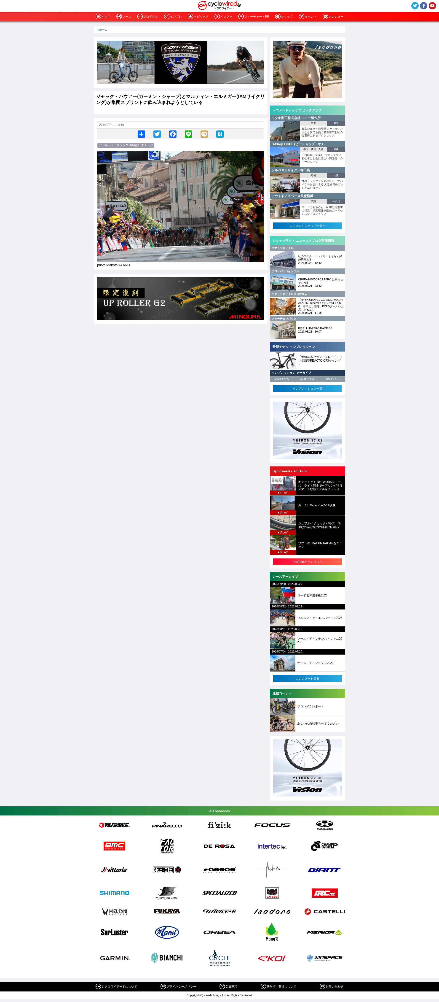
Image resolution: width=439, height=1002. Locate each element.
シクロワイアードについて (119, 986)
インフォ (226, 16)
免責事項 (231, 986)
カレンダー (336, 16)
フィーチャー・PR (256, 16)
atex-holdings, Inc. (215, 995)
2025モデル (307, 378)
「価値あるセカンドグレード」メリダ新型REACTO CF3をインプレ (320, 360)
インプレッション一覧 (307, 388)
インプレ (176, 16)
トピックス (201, 16)
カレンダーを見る (307, 678)
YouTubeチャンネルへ (307, 561)
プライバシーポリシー (181, 986)
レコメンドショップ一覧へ (307, 225)
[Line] (188, 134)
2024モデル (333, 378)
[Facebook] (172, 134)
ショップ (287, 16)
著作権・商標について (281, 986)
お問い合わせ (334, 986)
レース (126, 16)
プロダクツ (150, 16)
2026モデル (282, 378)
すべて (106, 16)
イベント (311, 16)
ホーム (103, 29)
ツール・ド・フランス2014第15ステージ (126, 145)
